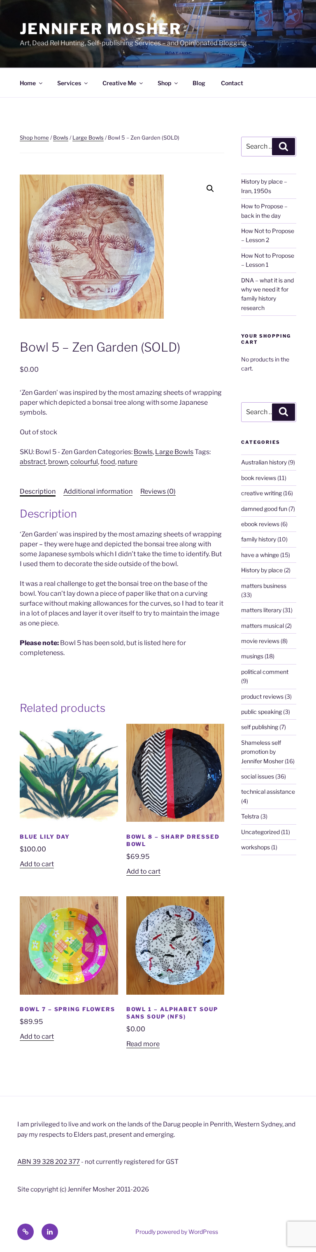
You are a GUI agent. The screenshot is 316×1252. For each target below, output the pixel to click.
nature (127, 462)
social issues (257, 776)
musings (252, 656)
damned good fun (264, 508)
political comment (264, 671)
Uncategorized (260, 831)
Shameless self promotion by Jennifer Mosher (262, 752)
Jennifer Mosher (100, 29)
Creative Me (119, 82)
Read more (143, 1044)
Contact (232, 82)
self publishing (259, 726)
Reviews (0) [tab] (158, 491)
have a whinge (260, 554)
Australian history (264, 462)
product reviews (262, 696)
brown (58, 462)
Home (28, 82)
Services (69, 82)
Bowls (60, 137)
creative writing (261, 493)
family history (258, 539)
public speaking (261, 711)
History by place (262, 570)
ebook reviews (260, 523)
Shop (164, 82)
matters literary (261, 609)
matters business (263, 585)
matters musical (262, 625)
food (107, 462)
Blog (199, 82)
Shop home (34, 137)
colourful (84, 462)
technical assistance (268, 791)
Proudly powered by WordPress (176, 1231)
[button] (210, 188)
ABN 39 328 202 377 (48, 1162)
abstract (33, 462)
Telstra (250, 816)
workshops (255, 847)
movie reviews (260, 640)
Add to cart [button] (37, 864)
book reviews (258, 477)
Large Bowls (88, 137)
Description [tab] (38, 491)
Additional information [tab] (97, 491)
